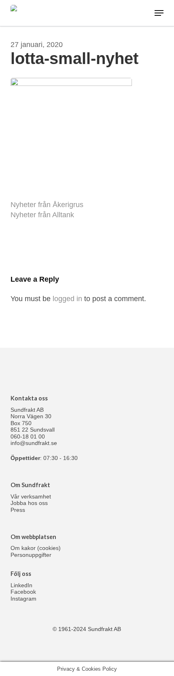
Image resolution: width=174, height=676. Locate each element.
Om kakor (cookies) (36, 548)
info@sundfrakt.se (34, 443)
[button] (159, 13)
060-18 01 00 (28, 436)
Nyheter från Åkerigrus (47, 205)
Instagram (23, 598)
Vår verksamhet (31, 496)
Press (18, 510)
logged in (67, 299)
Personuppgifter (31, 555)
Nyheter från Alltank (42, 215)
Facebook (23, 591)
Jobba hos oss (29, 503)
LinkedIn (21, 585)
